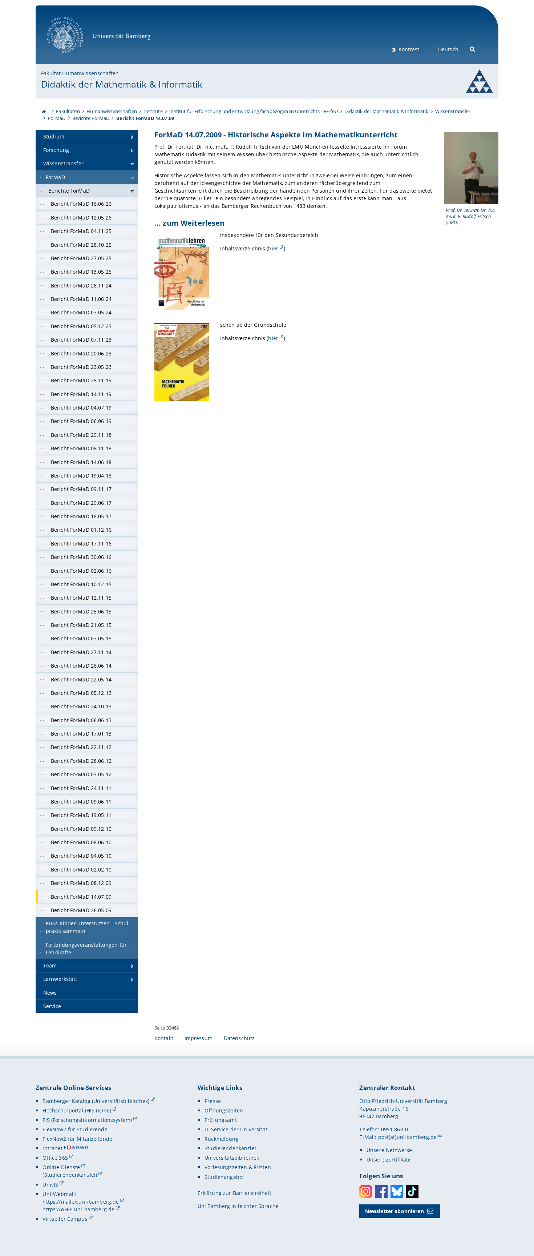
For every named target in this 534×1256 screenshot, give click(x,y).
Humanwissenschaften (111, 111)
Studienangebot (224, 1177)
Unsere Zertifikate (389, 1159)
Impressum (199, 1038)
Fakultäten (68, 111)
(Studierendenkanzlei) (70, 1174)
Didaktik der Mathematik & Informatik (121, 84)
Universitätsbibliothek (232, 1157)
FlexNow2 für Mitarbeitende (77, 1138)
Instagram (365, 1191)
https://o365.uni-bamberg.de (78, 1209)
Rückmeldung (222, 1138)
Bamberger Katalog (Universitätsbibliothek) (96, 1101)
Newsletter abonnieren (394, 1211)
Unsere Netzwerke (389, 1150)
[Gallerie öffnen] (471, 168)
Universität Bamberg (72, 56)
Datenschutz (239, 1038)
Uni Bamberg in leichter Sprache (238, 1206)
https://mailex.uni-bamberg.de (81, 1201)
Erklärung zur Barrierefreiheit (234, 1192)
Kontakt (163, 1038)
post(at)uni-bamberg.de (407, 1137)
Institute (152, 111)
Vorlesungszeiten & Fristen (238, 1167)
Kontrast (408, 49)
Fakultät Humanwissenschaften (80, 73)
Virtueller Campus (65, 1218)
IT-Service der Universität (236, 1129)
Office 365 (55, 1157)
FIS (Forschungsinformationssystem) (87, 1119)
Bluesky (397, 1191)
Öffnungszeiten (224, 1110)
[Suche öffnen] (473, 48)
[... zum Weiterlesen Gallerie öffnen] (181, 271)
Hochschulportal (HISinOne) (77, 1110)
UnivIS (50, 1184)
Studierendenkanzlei (230, 1148)
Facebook (381, 1191)
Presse (213, 1101)
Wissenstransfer (452, 111)
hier (273, 248)
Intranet (52, 1148)
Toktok (412, 1191)
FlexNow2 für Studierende (75, 1129)
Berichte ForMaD (90, 118)
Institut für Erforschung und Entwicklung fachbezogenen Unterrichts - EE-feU (253, 111)
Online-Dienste (61, 1167)
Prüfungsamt (221, 1119)
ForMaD (57, 118)
